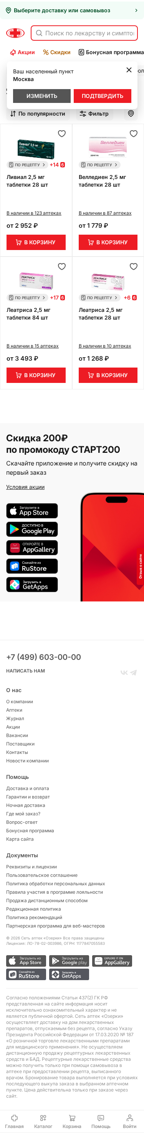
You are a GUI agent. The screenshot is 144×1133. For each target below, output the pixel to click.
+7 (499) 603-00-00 (43, 657)
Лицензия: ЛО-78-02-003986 (33, 943)
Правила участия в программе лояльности (54, 892)
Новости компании (27, 761)
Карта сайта (20, 839)
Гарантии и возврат (28, 797)
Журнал (15, 718)
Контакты (17, 752)
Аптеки (14, 710)
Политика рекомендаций (34, 917)
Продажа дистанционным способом (47, 900)
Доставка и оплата (27, 788)
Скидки (60, 52)
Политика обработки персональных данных (55, 883)
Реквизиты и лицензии (31, 867)
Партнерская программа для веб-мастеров (55, 926)
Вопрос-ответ (22, 822)
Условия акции (25, 487)
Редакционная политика (33, 909)
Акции (26, 52)
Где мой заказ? (23, 814)
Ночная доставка (25, 805)
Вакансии (17, 735)
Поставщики (20, 744)
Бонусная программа (30, 830)
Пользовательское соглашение (42, 875)
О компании (19, 701)
